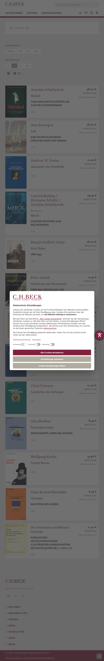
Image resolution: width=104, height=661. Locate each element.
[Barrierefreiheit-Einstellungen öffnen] (99, 335)
